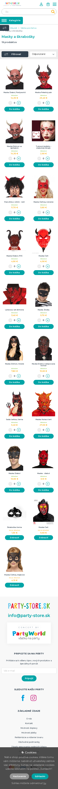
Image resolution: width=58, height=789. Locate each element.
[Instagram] (33, 698)
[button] (41, 4)
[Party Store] (12, 4)
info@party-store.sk (29, 615)
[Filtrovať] (4, 28)
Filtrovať (16, 54)
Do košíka (14, 109)
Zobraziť (14, 537)
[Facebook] (22, 698)
